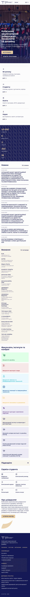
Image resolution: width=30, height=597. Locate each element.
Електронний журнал (7, 484)
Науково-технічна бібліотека (21, 485)
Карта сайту (4, 572)
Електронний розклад (22, 476)
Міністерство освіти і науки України (11, 578)
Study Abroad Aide (7, 324)
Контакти (4, 553)
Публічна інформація (7, 555)
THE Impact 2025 (6, 312)
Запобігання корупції (7, 557)
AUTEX (7, 260)
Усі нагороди (25, 250)
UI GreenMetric (6, 317)
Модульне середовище (5, 477)
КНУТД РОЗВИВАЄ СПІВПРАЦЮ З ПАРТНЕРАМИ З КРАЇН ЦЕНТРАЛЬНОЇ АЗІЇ (13, 241)
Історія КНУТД (8, 516)
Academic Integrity (7, 270)
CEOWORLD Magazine (7, 289)
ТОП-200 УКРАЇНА (6, 337)
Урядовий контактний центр (9, 588)
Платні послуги (5, 570)
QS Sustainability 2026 (6, 282)
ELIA (6, 255)
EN (28, 2)
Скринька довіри (6, 560)
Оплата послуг (20, 492)
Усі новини (25, 165)
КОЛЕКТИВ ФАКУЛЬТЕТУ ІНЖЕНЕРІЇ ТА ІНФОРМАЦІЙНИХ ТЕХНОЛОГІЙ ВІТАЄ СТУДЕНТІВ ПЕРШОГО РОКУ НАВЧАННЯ (14, 206)
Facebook (4, 547)
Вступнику (7, 52)
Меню (16, 2)
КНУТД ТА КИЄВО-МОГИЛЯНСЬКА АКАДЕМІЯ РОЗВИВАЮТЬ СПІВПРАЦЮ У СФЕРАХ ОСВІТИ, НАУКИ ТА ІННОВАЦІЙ (14, 231)
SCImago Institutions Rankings (6, 305)
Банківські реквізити (7, 565)
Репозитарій (4, 492)
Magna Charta (7, 265)
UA (26, 2)
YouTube (10, 547)
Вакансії (3, 568)
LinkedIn (24, 547)
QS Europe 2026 (7, 276)
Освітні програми (10, 56)
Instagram (18, 547)
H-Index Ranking (7, 330)
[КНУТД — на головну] (7, 2)
